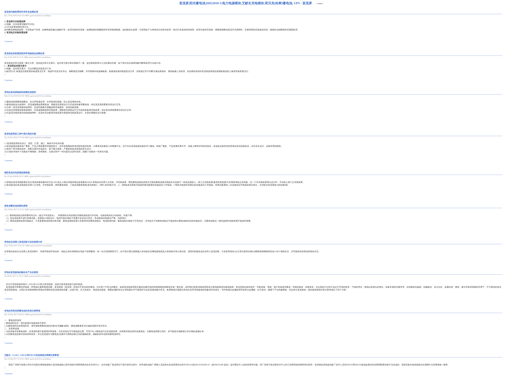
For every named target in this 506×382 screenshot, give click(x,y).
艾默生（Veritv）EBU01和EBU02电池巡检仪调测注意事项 (31, 355)
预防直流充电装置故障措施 (17, 172)
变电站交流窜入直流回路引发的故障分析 (23, 242)
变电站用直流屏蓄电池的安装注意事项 (22, 311)
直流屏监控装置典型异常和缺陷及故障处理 (24, 53)
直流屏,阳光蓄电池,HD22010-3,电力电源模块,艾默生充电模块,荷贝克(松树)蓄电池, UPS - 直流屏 (245, 3)
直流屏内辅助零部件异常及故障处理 (21, 12)
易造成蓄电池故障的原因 (16, 206)
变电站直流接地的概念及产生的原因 (21, 272)
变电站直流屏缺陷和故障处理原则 (20, 92)
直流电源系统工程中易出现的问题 (20, 134)
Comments (9, 41)
